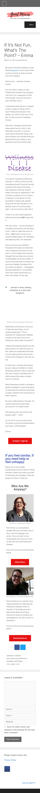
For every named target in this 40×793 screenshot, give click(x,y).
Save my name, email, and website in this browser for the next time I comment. (19, 730)
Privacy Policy (10, 760)
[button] (20, 441)
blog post (14, 70)
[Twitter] (23, 647)
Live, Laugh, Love (13, 664)
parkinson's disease (14, 655)
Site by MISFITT (29, 783)
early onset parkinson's (19, 658)
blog (8, 658)
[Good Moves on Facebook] (4, 3)
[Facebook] (17, 647)
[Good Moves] (20, 15)
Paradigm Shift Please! (15, 661)
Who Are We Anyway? (20, 487)
